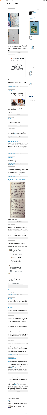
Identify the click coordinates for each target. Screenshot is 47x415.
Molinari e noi (10, 168)
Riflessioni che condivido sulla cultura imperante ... (34, 57)
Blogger (26, 413)
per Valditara (15, 133)
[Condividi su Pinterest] (20, 52)
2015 (30, 76)
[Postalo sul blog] (18, 52)
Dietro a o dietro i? (10, 400)
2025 (30, 38)
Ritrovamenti (32, 49)
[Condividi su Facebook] (19, 52)
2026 (30, 37)
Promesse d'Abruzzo (11, 375)
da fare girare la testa (16, 384)
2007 (30, 83)
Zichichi (12, 405)
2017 (30, 74)
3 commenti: (14, 163)
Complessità (10, 298)
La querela (10, 90)
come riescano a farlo (19, 292)
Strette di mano (10, 289)
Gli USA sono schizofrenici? (13, 358)
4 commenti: (14, 86)
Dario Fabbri (11, 164)
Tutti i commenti (32, 100)
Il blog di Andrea (12, 3)
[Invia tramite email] (17, 52)
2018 (30, 73)
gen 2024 (32, 67)
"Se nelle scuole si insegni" (12, 56)
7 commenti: (14, 153)
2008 (30, 82)
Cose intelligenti (10, 307)
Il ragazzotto (10, 341)
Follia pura (10, 225)
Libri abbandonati (11, 118)
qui (12, 161)
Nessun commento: (15, 294)
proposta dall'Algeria (13, 367)
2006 (30, 84)
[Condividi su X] (18, 86)
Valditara (11, 137)
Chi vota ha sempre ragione (13, 141)
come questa (17, 300)
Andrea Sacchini (35, 12)
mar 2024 (32, 48)
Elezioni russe (10, 157)
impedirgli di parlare (16, 170)
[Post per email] (16, 86)
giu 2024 (32, 45)
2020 (30, 71)
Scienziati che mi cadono (12, 241)
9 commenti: (14, 176)
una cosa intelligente (22, 309)
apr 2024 (32, 47)
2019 (30, 72)
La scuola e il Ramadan (12, 129)
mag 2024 (32, 46)
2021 (30, 70)
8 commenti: (14, 136)
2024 (30, 39)
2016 (30, 75)
